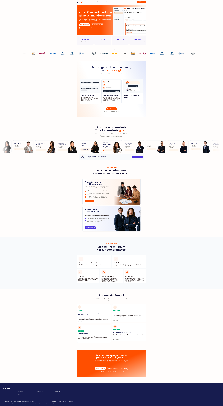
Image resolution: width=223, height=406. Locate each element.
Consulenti (20, 390)
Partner (19, 394)
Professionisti (20, 391)
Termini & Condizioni (62, 401)
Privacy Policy (54, 401)
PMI (18, 392)
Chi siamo (39, 390)
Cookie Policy (71, 401)
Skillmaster (57, 391)
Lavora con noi (40, 391)
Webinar (57, 390)
